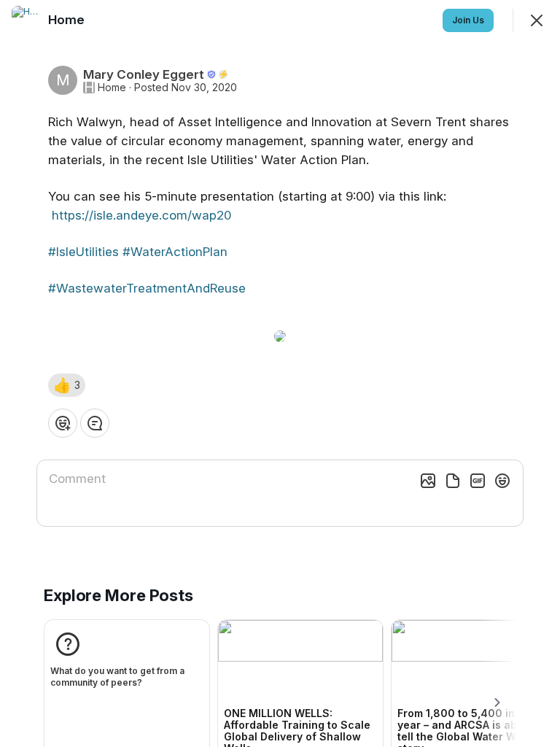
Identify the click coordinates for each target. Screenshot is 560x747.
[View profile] (26, 20)
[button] (66, 385)
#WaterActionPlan (175, 251)
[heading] (68, 19)
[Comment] (94, 423)
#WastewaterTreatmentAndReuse (147, 288)
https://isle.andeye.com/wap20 (141, 215)
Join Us (468, 20)
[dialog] (280, 373)
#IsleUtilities (83, 251)
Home (112, 87)
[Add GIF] (477, 480)
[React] (63, 423)
